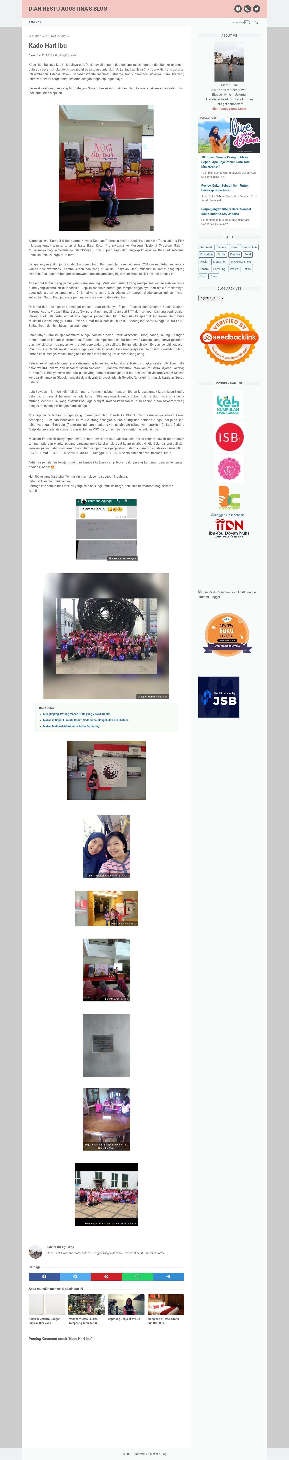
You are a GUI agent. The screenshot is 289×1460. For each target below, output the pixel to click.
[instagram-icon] (247, 9)
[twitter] (75, 1277)
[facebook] (44, 1277)
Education (206, 254)
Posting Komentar (66, 55)
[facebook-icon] (237, 9)
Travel (213, 276)
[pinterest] (106, 1277)
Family (221, 254)
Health (204, 261)
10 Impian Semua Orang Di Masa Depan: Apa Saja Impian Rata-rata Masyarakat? (225, 162)
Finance (235, 254)
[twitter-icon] (256, 9)
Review (234, 269)
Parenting (219, 269)
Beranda (35, 22)
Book (234, 247)
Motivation (219, 261)
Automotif (206, 247)
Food (248, 254)
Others (204, 269)
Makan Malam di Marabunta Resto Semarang (71, 726)
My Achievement (241, 261)
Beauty (221, 247)
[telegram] (168, 1277)
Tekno (247, 269)
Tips (202, 276)
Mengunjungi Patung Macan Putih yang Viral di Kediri (76, 714)
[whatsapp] (137, 1277)
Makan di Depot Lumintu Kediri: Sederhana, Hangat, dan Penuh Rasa (86, 720)
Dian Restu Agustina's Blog (68, 9)
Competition (249, 247)
